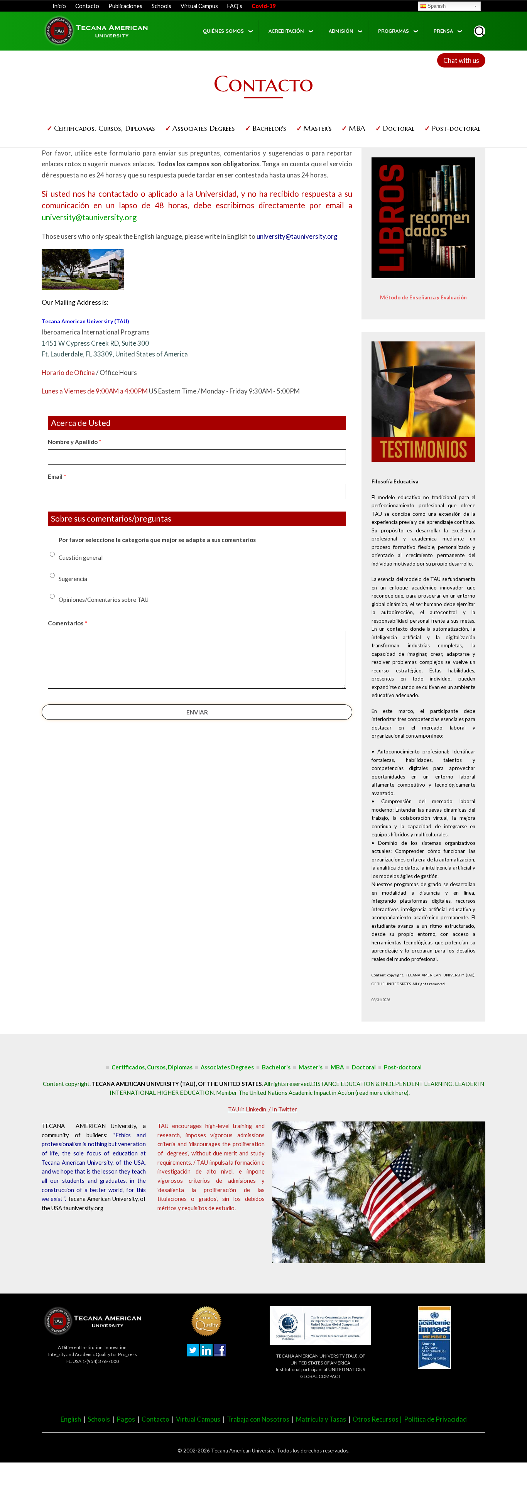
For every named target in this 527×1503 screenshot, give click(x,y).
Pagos (126, 1419)
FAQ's (234, 6)
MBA (357, 128)
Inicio (59, 6)
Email (55, 476)
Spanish (436, 6)
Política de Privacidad (435, 1419)
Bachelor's (269, 128)
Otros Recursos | (378, 1419)
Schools (161, 6)
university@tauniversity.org (89, 217)
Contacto (87, 6)
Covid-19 (263, 6)
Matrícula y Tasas (321, 1419)
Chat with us (461, 60)
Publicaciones (125, 6)
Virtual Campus (199, 6)
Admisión (341, 31)
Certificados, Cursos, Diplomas (104, 128)
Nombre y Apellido (73, 441)
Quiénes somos (223, 31)
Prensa (443, 31)
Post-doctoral (456, 128)
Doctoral (398, 128)
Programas (393, 31)
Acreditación (286, 31)
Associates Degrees (203, 128)
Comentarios (65, 623)
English (71, 1419)
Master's (318, 128)
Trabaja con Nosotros (258, 1419)
